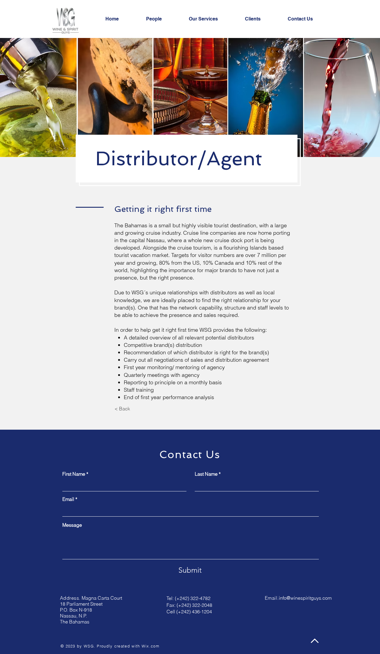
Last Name (206, 474)
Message (72, 525)
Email (68, 499)
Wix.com (150, 646)
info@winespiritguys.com (305, 598)
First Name (73, 474)
